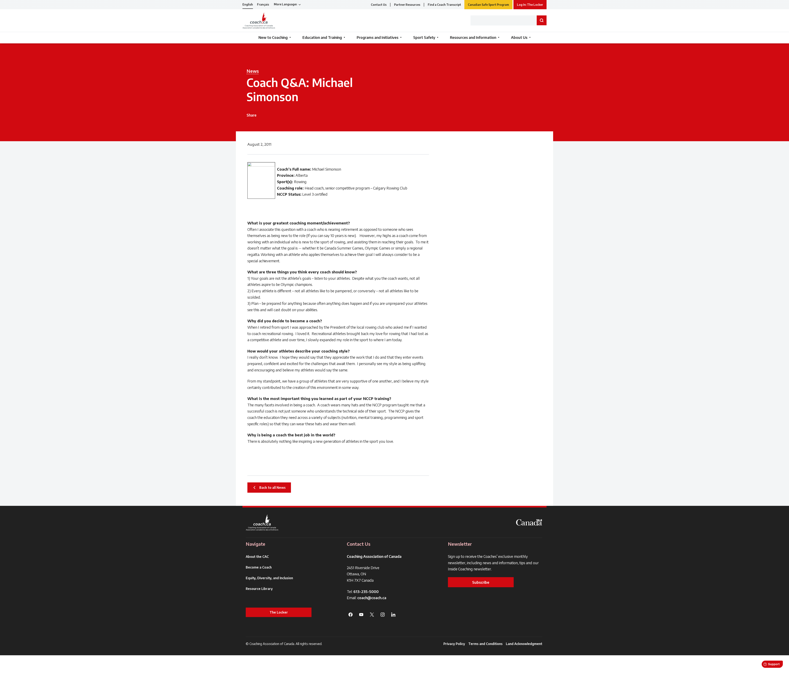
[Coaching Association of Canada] (262, 522)
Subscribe (480, 582)
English (247, 4)
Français (263, 4)
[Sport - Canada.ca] (529, 522)
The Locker (279, 612)
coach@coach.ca (371, 597)
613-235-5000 (366, 591)
